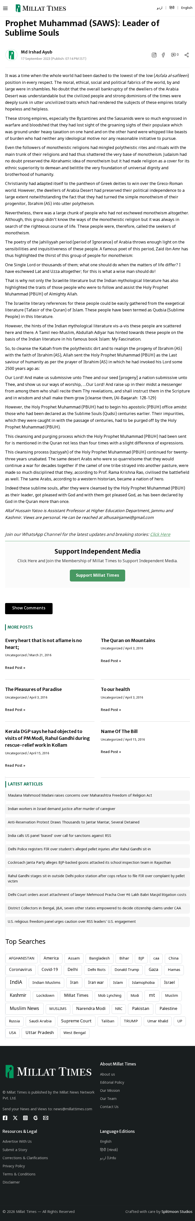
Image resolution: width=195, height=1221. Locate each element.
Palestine (168, 1009)
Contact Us (109, 1107)
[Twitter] (15, 1117)
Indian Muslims (46, 982)
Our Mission (110, 1090)
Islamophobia (143, 983)
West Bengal (74, 1033)
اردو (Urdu (108, 1158)
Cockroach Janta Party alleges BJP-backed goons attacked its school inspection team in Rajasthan (89, 862)
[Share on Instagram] (154, 55)
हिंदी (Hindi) (109, 1150)
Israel (169, 982)
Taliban (107, 1021)
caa (156, 958)
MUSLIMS (58, 1009)
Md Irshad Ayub (36, 51)
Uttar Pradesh (40, 1033)
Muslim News (24, 1009)
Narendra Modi (91, 1009)
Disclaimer (11, 1182)
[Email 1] (45, 1117)
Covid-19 (50, 969)
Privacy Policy (14, 1166)
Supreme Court (76, 1021)
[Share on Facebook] (164, 55)
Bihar (124, 958)
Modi (135, 995)
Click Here (160, 535)
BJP (141, 958)
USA (12, 1033)
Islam (118, 983)
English (105, 1141)
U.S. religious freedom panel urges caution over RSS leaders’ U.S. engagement (72, 921)
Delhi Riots (97, 970)
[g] (35, 1117)
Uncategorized (16, 655)
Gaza (153, 970)
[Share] (186, 55)
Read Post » (15, 668)
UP (179, 1021)
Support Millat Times (97, 575)
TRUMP (131, 1021)
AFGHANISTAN (21, 958)
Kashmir (18, 996)
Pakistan (140, 1009)
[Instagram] (25, 1117)
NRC (118, 1009)
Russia (14, 1021)
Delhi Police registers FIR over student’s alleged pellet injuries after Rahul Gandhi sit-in (79, 849)
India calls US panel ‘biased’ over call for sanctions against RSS (59, 836)
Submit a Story (15, 1150)
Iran (74, 983)
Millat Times (76, 996)
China (173, 958)
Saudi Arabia (40, 1021)
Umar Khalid (157, 1021)
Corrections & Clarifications (25, 1158)
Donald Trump (127, 970)
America (51, 958)
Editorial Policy (112, 1082)
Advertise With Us (17, 1141)
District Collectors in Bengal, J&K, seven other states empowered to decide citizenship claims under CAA (94, 908)
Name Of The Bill (119, 731)
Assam (74, 958)
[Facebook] (5, 1117)
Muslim (171, 995)
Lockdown (45, 995)
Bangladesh (99, 958)
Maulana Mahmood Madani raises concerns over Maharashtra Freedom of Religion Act (80, 795)
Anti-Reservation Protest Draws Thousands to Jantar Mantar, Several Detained (73, 822)
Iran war (96, 982)
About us (107, 1074)
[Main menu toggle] (6, 8)
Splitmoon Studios (176, 1212)
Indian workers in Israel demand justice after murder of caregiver (61, 809)
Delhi (73, 970)
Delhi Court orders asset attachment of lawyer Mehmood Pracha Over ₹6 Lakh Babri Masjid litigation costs (97, 895)
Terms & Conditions (19, 1174)
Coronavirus (20, 969)
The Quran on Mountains (128, 640)
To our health (115, 689)
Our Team (108, 1099)
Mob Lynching (109, 995)
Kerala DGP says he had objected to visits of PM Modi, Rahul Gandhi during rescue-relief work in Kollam (47, 738)
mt (152, 996)
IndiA (16, 983)
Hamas (174, 970)
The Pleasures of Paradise (33, 689)
